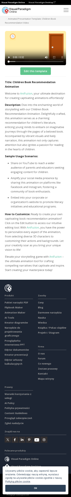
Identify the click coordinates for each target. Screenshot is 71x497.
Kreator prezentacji (16, 354)
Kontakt (43, 373)
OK (35, 488)
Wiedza (42, 322)
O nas (41, 353)
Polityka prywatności (17, 408)
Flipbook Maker (14, 307)
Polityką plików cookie (17, 481)
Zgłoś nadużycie (14, 423)
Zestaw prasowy (48, 368)
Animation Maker (15, 312)
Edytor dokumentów (17, 349)
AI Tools (9, 317)
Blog (40, 307)
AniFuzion (26, 93)
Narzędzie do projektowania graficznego (13, 331)
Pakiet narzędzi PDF (16, 302)
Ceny (41, 302)
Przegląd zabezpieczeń (18, 418)
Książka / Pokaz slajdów (52, 327)
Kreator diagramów (16, 322)
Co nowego (44, 363)
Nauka (42, 317)
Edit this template (35, 71)
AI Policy (10, 403)
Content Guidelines (16, 413)
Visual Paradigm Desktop (41, 2)
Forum (41, 358)
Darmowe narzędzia (50, 312)
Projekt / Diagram (48, 332)
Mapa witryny (46, 378)
